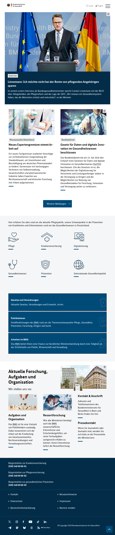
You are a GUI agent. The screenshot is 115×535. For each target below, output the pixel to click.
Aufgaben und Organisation (17, 417)
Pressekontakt (87, 423)
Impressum (65, 501)
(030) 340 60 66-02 (17, 475)
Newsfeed (45, 528)
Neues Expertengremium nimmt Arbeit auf (31, 146)
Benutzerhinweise (68, 494)
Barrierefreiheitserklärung (22, 507)
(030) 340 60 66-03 (17, 485)
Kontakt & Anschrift (90, 396)
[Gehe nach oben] (109, 529)
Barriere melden (67, 507)
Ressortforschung (54, 415)
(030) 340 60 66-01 (17, 466)
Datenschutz (16, 501)
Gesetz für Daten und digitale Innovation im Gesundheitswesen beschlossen (82, 148)
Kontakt (14, 494)
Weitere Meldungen (56, 203)
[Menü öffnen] (107, 6)
